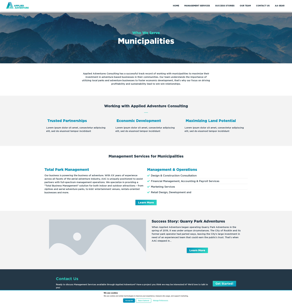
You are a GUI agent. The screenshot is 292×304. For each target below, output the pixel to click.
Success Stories (225, 6)
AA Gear (279, 6)
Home (176, 6)
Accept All (129, 300)
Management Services (197, 6)
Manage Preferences (160, 300)
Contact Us (263, 6)
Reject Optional (143, 300)
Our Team (245, 6)
